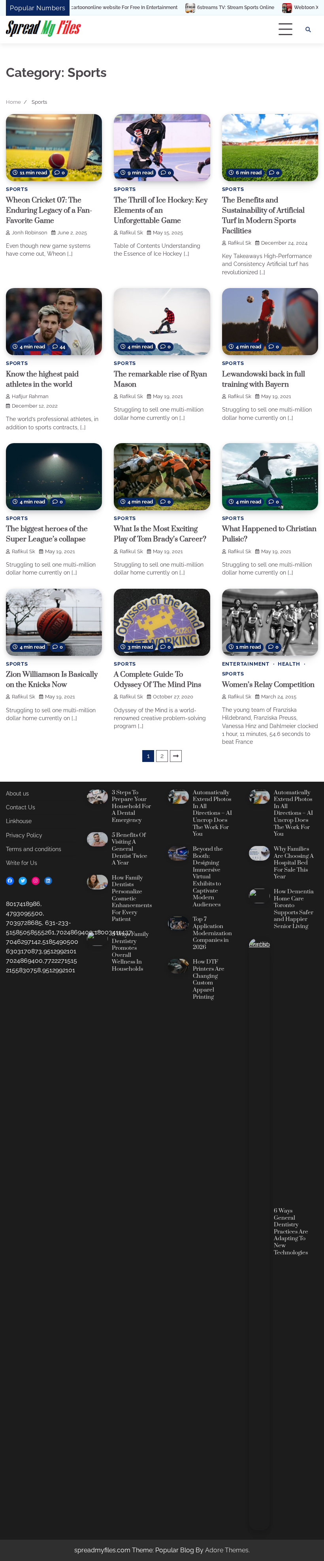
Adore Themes (227, 1550)
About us (17, 793)
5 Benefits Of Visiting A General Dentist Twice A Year (129, 849)
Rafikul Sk (131, 233)
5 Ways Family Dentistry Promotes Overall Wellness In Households (130, 952)
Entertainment (245, 664)
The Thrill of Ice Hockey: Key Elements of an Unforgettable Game (160, 210)
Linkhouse (19, 821)
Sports (17, 189)
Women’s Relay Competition (268, 684)
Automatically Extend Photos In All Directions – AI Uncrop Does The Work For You (212, 813)
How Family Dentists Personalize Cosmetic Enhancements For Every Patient (132, 898)
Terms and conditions (33, 849)
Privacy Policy (24, 835)
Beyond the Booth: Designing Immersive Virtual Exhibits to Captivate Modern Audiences (208, 877)
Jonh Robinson (29, 233)
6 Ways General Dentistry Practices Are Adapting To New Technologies (291, 1231)
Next (176, 756)
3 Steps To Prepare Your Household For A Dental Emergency (131, 806)
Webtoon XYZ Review (267, 7)
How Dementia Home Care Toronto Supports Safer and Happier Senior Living (294, 909)
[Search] (308, 30)
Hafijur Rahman (30, 396)
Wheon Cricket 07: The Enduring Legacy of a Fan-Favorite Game (49, 210)
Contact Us (20, 807)
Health (289, 664)
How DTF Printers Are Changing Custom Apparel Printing (208, 979)
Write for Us (21, 863)
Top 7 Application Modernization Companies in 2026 (212, 933)
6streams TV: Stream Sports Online (185, 7)
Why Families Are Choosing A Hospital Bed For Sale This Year (294, 863)
